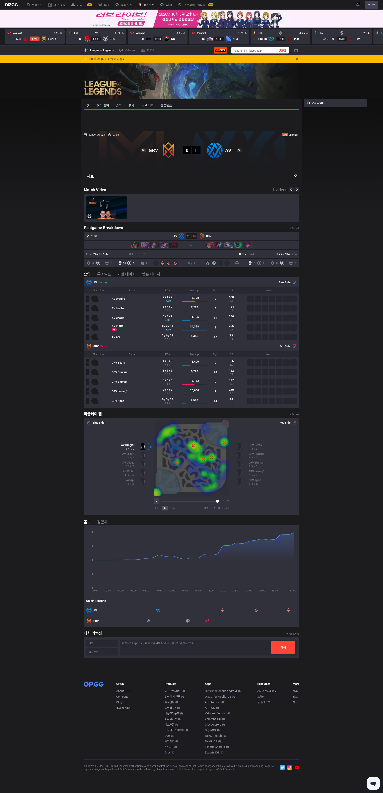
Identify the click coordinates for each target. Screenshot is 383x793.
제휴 (295, 691)
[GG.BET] (220, 50)
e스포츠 (169, 747)
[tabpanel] (191, 343)
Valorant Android (215, 713)
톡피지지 (169, 741)
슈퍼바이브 (171, 719)
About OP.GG (124, 691)
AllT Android (212, 702)
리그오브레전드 (173, 691)
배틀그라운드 (172, 713)
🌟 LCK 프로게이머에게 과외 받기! (105, 59)
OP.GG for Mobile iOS (218, 696)
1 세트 (89, 176)
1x (165, 508)
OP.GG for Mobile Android (221, 691)
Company (122, 696)
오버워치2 (170, 708)
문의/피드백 (263, 702)
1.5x (172, 508)
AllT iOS (210, 708)
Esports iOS (212, 752)
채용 (295, 702)
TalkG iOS (211, 741)
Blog (119, 702)
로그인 (371, 5)
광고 (295, 696)
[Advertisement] (191, 120)
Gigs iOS (210, 730)
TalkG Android (214, 736)
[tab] (89, 274)
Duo (167, 736)
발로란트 (169, 702)
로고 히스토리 (123, 708)
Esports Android (215, 747)
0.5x (157, 508)
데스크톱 (169, 724)
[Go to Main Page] (11, 5)
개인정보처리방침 (266, 691)
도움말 (261, 696)
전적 (34, 5)
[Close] (289, 18)
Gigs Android (213, 724)
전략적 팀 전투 (172, 696)
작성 (283, 647)
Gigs (168, 752)
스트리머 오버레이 (175, 730)
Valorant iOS (213, 719)
